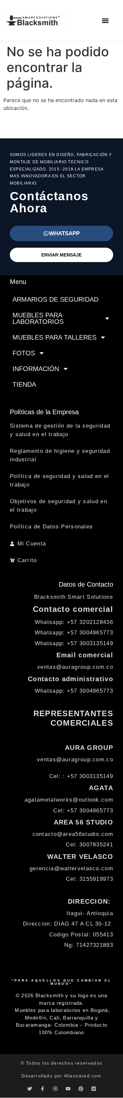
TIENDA (24, 384)
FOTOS (23, 353)
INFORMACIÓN (35, 368)
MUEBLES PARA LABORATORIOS (38, 318)
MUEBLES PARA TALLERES (54, 337)
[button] (105, 20)
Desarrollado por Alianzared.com (61, 1075)
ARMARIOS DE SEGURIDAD (55, 299)
